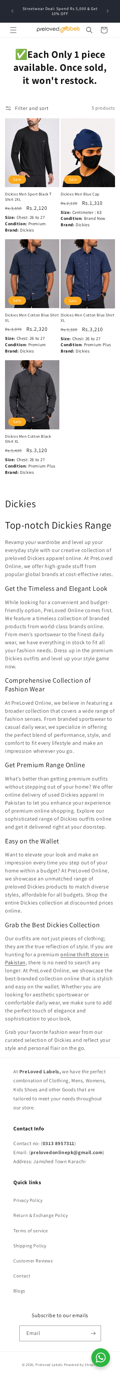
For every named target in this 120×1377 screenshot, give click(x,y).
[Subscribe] (93, 1333)
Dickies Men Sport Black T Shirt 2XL (28, 196)
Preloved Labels (49, 1364)
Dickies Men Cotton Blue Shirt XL (32, 317)
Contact (21, 1276)
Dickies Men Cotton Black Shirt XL (28, 439)
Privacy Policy (27, 1200)
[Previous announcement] (12, 11)
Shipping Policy (29, 1246)
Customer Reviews (33, 1261)
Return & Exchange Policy (40, 1215)
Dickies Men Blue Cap (80, 193)
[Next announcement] (107, 11)
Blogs (19, 1291)
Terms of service (30, 1231)
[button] (13, 30)
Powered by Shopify (81, 1364)
